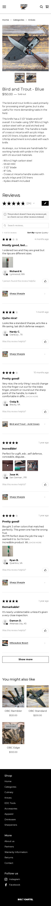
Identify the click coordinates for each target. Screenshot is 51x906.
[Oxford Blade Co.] (24, 7)
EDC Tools (10, 803)
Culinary (9, 792)
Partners (9, 846)
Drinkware (10, 819)
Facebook (14, 884)
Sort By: (31, 233)
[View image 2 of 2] (31, 78)
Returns (9, 857)
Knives (31, 20)
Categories (18, 20)
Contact (9, 863)
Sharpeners (11, 824)
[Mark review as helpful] (45, 281)
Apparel (9, 814)
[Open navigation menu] (4, 6)
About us (9, 841)
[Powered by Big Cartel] (25, 899)
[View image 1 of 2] (20, 78)
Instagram (14, 879)
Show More (32, 396)
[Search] (41, 6)
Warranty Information (16, 852)
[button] (34, 203)
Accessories (11, 808)
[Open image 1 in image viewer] (25, 48)
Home (5, 20)
